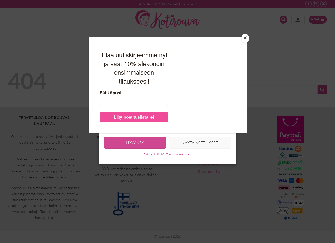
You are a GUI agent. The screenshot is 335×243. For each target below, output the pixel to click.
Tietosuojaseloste (177, 155)
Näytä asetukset (200, 142)
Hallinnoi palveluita (119, 127)
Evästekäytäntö (153, 155)
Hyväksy (135, 142)
